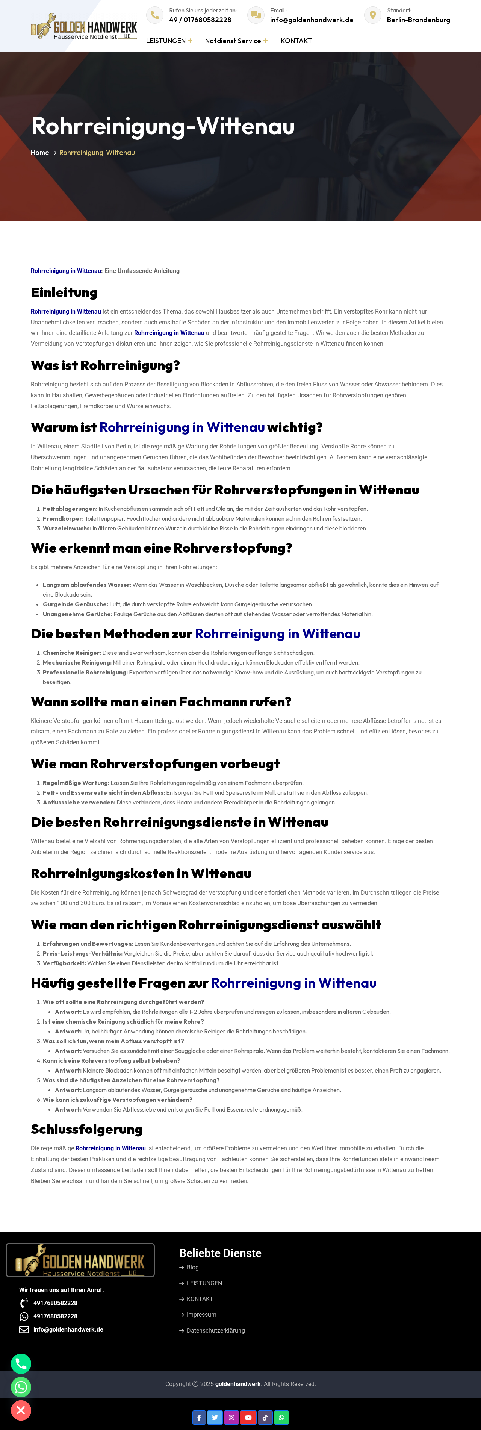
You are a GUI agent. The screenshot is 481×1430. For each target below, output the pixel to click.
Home (40, 152)
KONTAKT (296, 40)
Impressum (201, 1314)
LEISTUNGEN (166, 40)
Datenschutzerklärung (216, 1330)
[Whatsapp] (21, 1387)
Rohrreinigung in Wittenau (66, 270)
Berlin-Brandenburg (418, 19)
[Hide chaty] (21, 1410)
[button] (199, 1417)
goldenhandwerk (238, 1384)
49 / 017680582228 (200, 19)
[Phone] (21, 1364)
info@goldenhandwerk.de (312, 19)
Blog (193, 1267)
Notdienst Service (233, 40)
